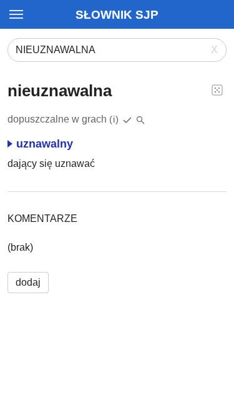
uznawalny (44, 144)
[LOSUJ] (217, 89)
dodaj (28, 282)
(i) (114, 119)
